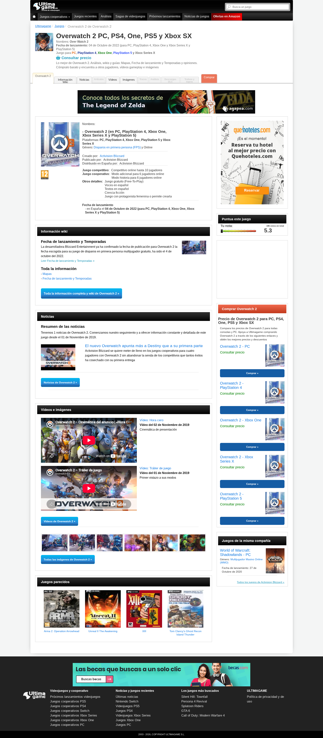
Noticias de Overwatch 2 (60, 382)
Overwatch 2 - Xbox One (240, 420)
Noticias (84, 79)
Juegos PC (123, 725)
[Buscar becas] (161, 674)
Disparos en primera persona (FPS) (117, 147)
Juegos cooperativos (54, 16)
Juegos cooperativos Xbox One (72, 720)
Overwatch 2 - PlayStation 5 (232, 496)
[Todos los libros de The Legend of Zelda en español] (166, 102)
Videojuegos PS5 (127, 706)
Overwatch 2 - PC (235, 346)
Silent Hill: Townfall (194, 697)
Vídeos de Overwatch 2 (58, 521)
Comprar (209, 77)
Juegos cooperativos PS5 (68, 701)
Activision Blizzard (112, 156)
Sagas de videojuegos (130, 16)
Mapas (47, 273)
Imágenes (129, 79)
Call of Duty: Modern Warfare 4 (203, 715)
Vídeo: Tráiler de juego (155, 468)
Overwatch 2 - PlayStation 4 (232, 385)
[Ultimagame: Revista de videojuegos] (34, 16)
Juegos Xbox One (128, 720)
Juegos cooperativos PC (67, 725)
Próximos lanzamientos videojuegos (75, 697)
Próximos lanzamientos (164, 16)
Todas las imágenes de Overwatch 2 (67, 559)
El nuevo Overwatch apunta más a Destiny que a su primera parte (144, 346)
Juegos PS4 (124, 711)
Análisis (106, 16)
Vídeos (112, 79)
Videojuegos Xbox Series (133, 715)
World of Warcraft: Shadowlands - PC (235, 552)
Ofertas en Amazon (226, 16)
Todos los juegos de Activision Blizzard (259, 582)
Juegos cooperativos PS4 (68, 706)
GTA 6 (185, 711)
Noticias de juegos (196, 16)
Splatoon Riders (192, 706)
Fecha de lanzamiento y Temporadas (67, 278)
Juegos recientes (85, 16)
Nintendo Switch (127, 701)
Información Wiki (65, 81)
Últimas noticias (127, 697)
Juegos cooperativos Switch (69, 711)
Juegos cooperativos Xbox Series (73, 715)
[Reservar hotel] (252, 162)
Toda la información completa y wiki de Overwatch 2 (80, 293)
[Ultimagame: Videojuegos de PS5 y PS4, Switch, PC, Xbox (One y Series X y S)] (46, 6)
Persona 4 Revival (194, 701)
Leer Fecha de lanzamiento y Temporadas (67, 260)
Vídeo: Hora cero (151, 420)
